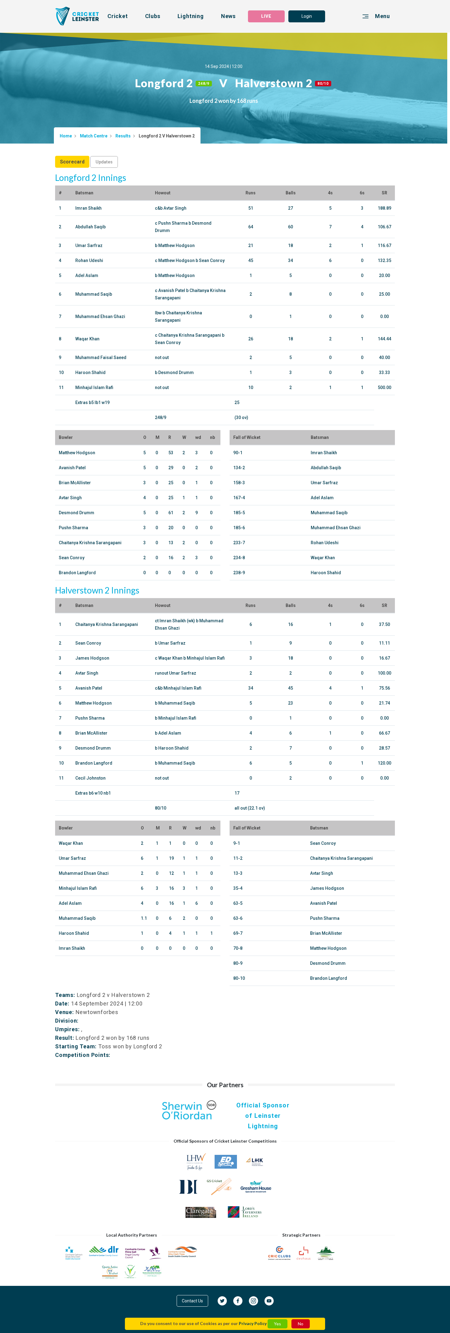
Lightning (191, 16)
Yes (277, 1323)
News (228, 16)
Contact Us (192, 1300)
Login (307, 16)
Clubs (152, 16)
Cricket (117, 16)
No (300, 1323)
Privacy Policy (253, 1323)
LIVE (266, 16)
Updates (104, 161)
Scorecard (72, 162)
